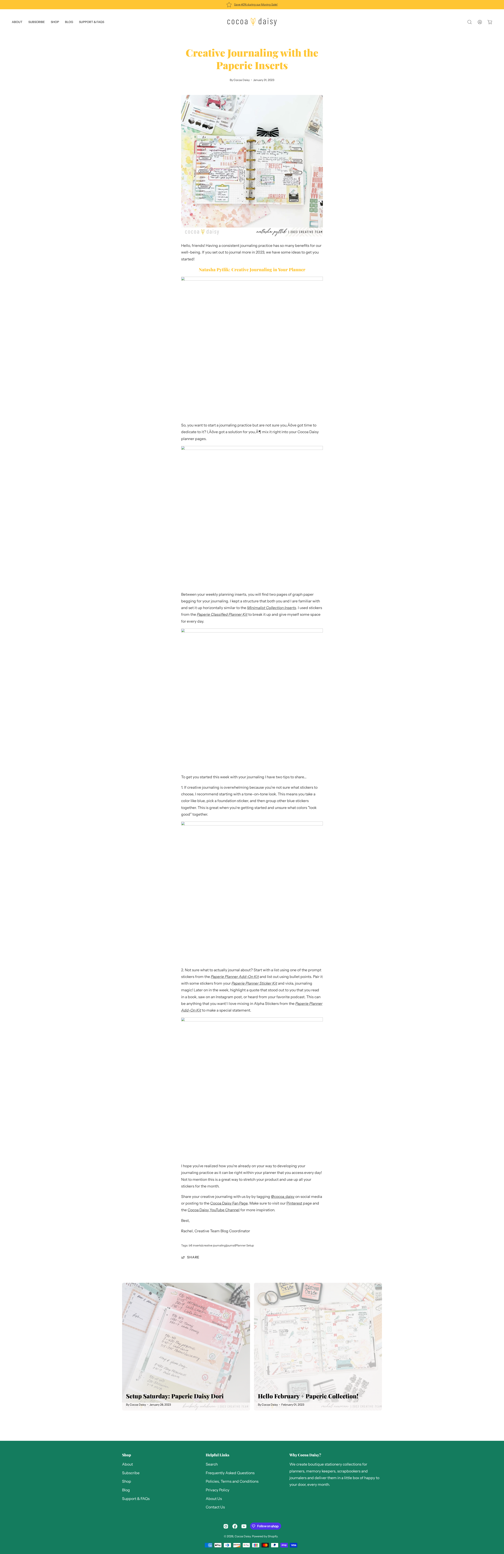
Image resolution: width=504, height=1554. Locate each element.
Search (212, 1464)
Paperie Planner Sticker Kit (254, 983)
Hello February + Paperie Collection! (308, 1396)
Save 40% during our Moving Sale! (256, 4)
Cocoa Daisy (243, 1536)
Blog (126, 1490)
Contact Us (215, 1507)
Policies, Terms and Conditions (232, 1481)
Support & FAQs (136, 1498)
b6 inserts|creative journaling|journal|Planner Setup (221, 1245)
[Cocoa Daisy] (252, 22)
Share (193, 1257)
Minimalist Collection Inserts (271, 608)
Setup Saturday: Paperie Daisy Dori (175, 1396)
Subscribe (131, 1473)
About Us (214, 1498)
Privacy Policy (217, 1490)
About (127, 1464)
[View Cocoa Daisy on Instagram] (226, 1526)
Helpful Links (217, 1455)
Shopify (272, 1536)
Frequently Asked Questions (230, 1473)
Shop (126, 1455)
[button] (91, 22)
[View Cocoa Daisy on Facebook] (235, 1526)
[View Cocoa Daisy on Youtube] (244, 1526)
